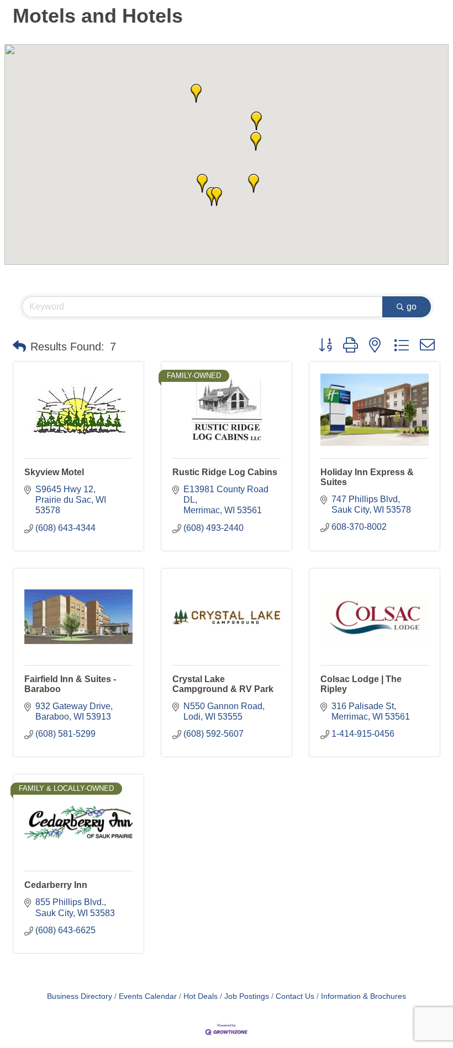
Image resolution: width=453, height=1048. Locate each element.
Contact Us (295, 996)
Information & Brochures (363, 996)
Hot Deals (200, 996)
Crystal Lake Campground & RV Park (222, 684)
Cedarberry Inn (55, 885)
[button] (254, 183)
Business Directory (79, 996)
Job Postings (246, 996)
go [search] (412, 306)
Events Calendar (148, 996)
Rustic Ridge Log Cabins (224, 472)
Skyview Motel (54, 472)
